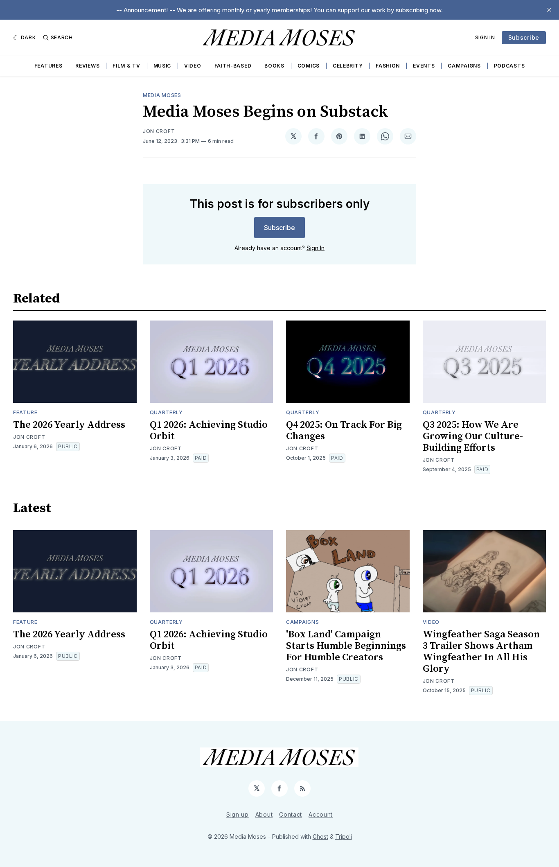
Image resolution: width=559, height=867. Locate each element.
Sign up (237, 814)
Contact (290, 814)
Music (162, 66)
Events (424, 66)
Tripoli (343, 836)
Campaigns (464, 66)
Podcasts (509, 66)
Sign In (485, 37)
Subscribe (523, 37)
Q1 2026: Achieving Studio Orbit (209, 431)
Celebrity (348, 66)
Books (274, 66)
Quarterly (166, 412)
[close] (549, 9)
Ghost (320, 836)
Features (48, 66)
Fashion (388, 66)
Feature (25, 412)
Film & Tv (126, 66)
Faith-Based (233, 66)
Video (192, 66)
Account (321, 814)
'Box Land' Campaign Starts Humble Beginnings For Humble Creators (346, 646)
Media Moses (162, 95)
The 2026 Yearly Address (69, 425)
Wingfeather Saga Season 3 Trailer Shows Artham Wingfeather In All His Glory (481, 651)
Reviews (87, 66)
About (264, 814)
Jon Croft (159, 131)
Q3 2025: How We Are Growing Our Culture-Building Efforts (473, 436)
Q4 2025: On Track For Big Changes (344, 431)
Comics (309, 66)
